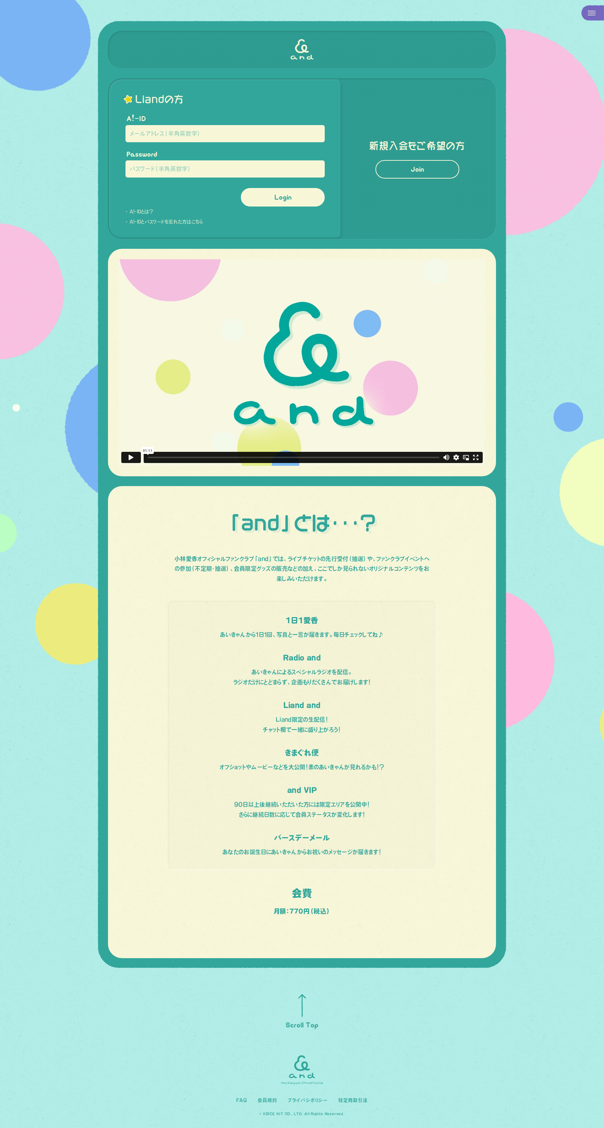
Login (283, 197)
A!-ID (136, 118)
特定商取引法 (353, 1100)
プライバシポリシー (308, 1100)
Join (417, 169)
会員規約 (267, 1100)
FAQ (241, 1100)
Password (142, 154)
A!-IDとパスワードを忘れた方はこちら (166, 221)
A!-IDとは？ (141, 211)
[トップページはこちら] (302, 49)
